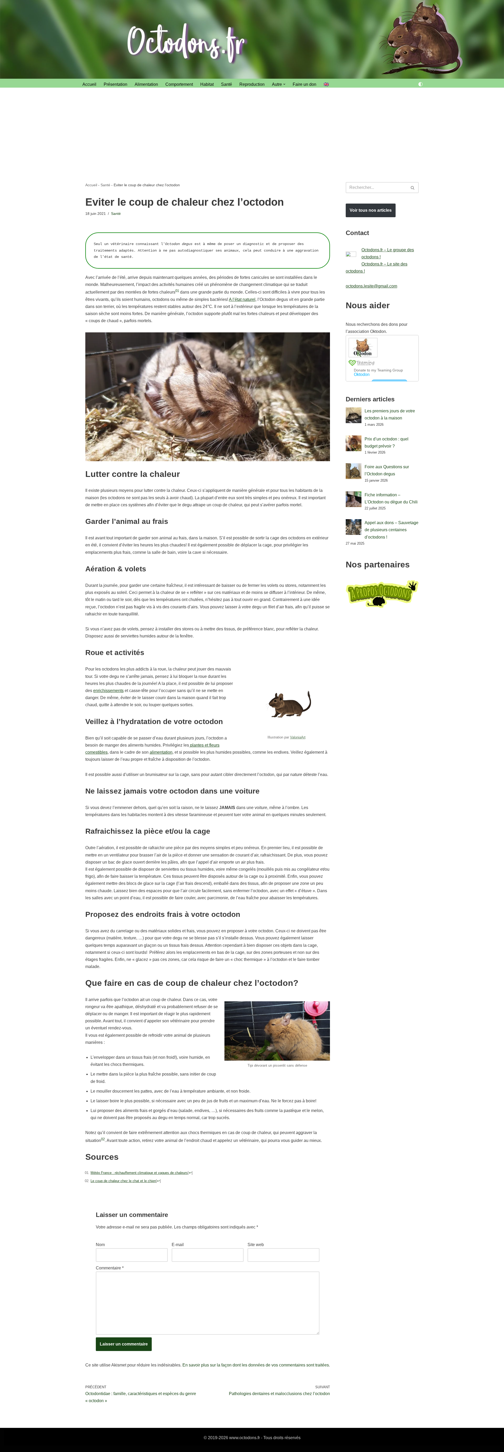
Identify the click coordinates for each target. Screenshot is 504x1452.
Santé (226, 84)
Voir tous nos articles (371, 210)
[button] (284, 84)
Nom (100, 1244)
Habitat (207, 84)
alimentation (161, 752)
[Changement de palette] (420, 84)
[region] (68, 1414)
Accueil (89, 84)
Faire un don (304, 84)
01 (177, 291)
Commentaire (110, 1268)
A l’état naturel (242, 299)
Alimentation (146, 84)
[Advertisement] (252, 127)
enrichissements (108, 690)
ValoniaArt (298, 737)
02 (103, 1139)
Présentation (115, 84)
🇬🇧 (326, 84)
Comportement (179, 84)
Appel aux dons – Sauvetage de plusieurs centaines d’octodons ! (391, 529)
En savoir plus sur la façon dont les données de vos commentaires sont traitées (255, 1365)
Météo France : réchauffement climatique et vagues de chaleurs (139, 1173)
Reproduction (252, 84)
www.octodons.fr (244, 1437)
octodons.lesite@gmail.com (371, 286)
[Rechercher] (413, 187)
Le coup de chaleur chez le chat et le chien (123, 1181)
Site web (256, 1244)
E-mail (178, 1244)
